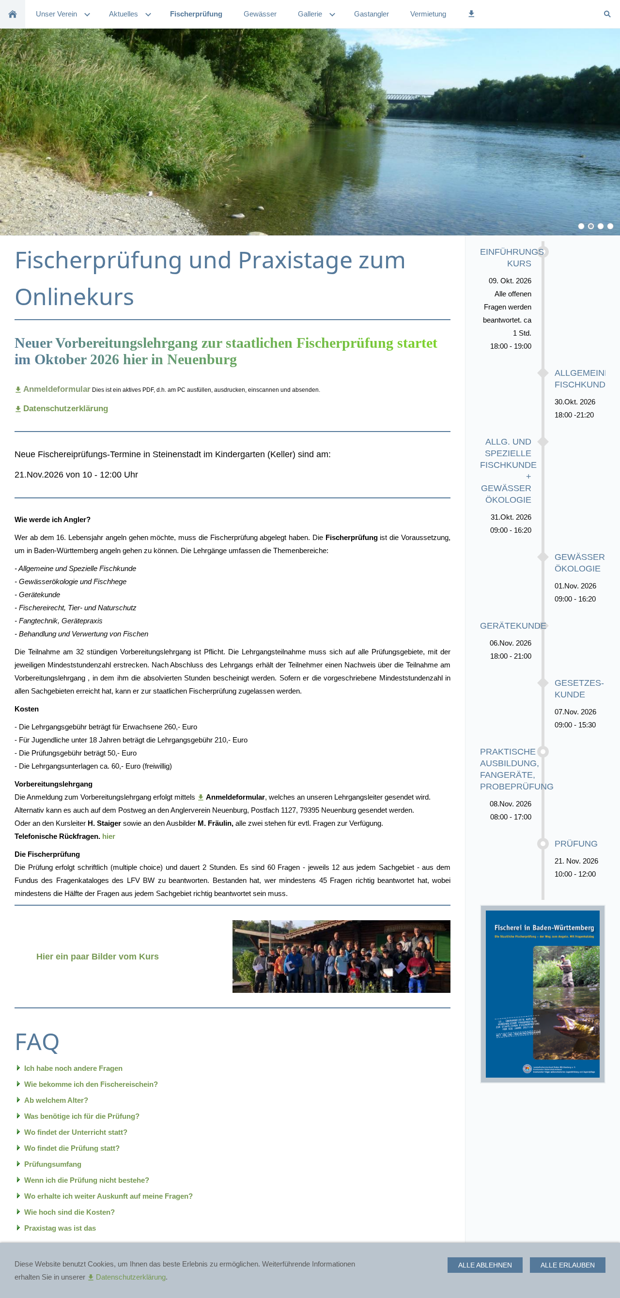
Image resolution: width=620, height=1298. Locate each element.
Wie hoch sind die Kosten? (69, 1212)
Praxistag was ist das (60, 1228)
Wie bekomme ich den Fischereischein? (91, 1084)
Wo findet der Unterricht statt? (75, 1132)
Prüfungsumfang (52, 1164)
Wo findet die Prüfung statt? (72, 1148)
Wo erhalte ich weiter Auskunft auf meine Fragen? (108, 1196)
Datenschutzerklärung (131, 1277)
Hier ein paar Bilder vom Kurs (97, 956)
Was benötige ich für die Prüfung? (82, 1116)
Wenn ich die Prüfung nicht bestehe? (86, 1180)
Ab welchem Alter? (56, 1100)
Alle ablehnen (485, 1265)
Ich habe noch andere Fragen (73, 1068)
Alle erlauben (568, 1265)
